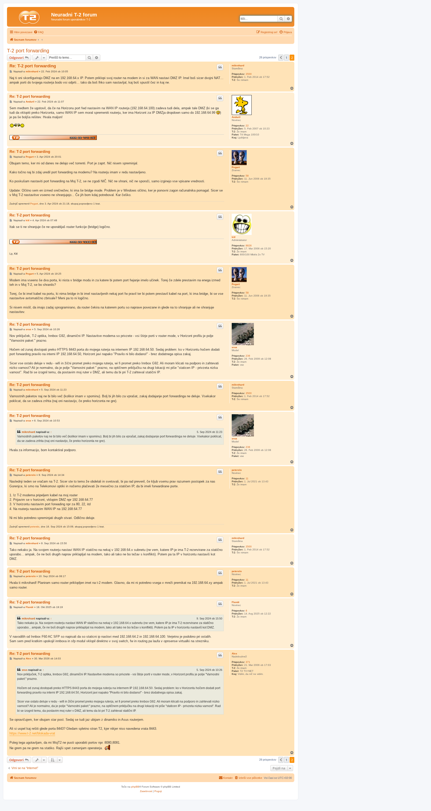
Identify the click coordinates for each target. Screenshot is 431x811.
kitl (233, 237)
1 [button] (286, 57)
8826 (249, 245)
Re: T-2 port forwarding (32, 66)
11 (247, 478)
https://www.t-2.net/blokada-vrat (32, 733)
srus (234, 347)
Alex (234, 653)
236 (248, 355)
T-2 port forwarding (28, 50)
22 (247, 125)
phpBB (135, 786)
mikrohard (238, 65)
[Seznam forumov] (29, 16)
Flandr (235, 602)
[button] (280, 58)
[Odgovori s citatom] (220, 67)
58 (247, 175)
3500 (249, 74)
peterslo (237, 470)
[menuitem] (39, 32)
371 (248, 662)
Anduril (236, 117)
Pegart (236, 167)
